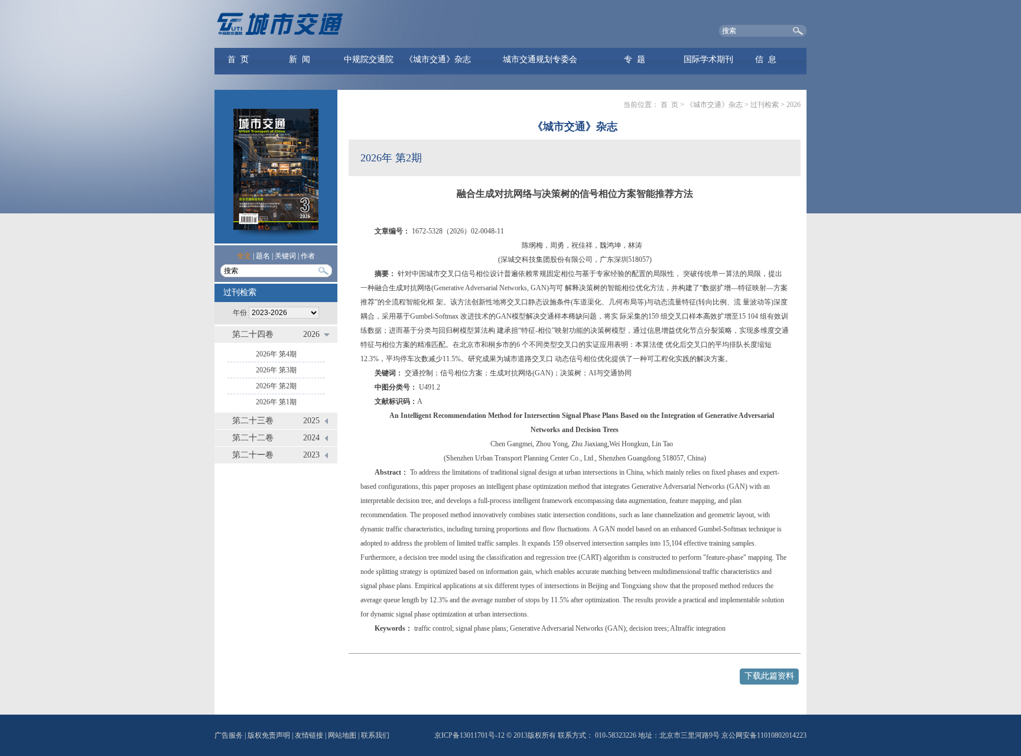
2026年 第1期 (276, 402)
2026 (311, 334)
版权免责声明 (269, 735)
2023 (311, 454)
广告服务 (228, 735)
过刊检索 (764, 104)
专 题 (634, 59)
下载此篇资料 (769, 675)
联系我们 (375, 735)
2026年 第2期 (276, 386)
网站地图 (342, 735)
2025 (311, 420)
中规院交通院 (369, 59)
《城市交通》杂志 (438, 59)
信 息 (765, 59)
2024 (311, 437)
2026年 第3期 (276, 370)
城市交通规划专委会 (540, 59)
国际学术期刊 (708, 59)
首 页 (238, 59)
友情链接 (309, 735)
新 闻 (299, 59)
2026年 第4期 (276, 354)
